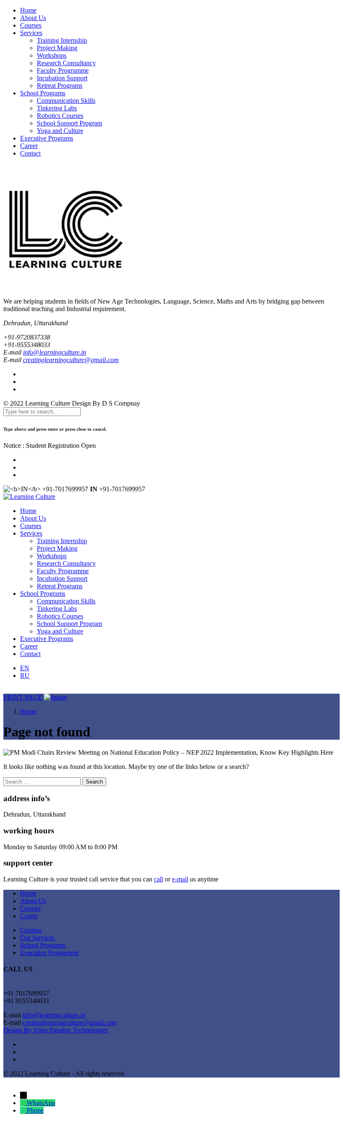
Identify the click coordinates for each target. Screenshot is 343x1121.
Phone (35, 1110)
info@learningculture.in (54, 352)
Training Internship (62, 40)
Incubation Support (62, 78)
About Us (33, 17)
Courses (30, 25)
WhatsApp (41, 1102)
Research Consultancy (66, 62)
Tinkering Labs (57, 108)
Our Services (37, 937)
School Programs (42, 93)
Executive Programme (49, 952)
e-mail (180, 879)
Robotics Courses (60, 115)
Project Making (57, 47)
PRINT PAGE (23, 697)
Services (31, 32)
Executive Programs (46, 138)
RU (25, 675)
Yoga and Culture (60, 130)
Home (28, 10)
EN (24, 668)
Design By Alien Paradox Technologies (55, 1030)
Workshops (52, 55)
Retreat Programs (59, 85)
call (158, 879)
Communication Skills (66, 100)
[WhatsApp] (23, 1102)
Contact (30, 153)
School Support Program (69, 123)
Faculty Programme (63, 70)
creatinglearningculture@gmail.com (71, 359)
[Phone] (23, 1110)
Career (29, 145)
